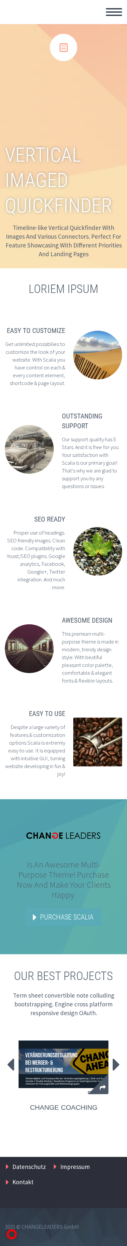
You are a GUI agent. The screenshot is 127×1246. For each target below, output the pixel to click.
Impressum (75, 1167)
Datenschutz (29, 1167)
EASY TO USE (47, 714)
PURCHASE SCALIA (66, 917)
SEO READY (49, 519)
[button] (11, 1234)
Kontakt (23, 1182)
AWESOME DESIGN (87, 620)
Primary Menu (114, 12)
